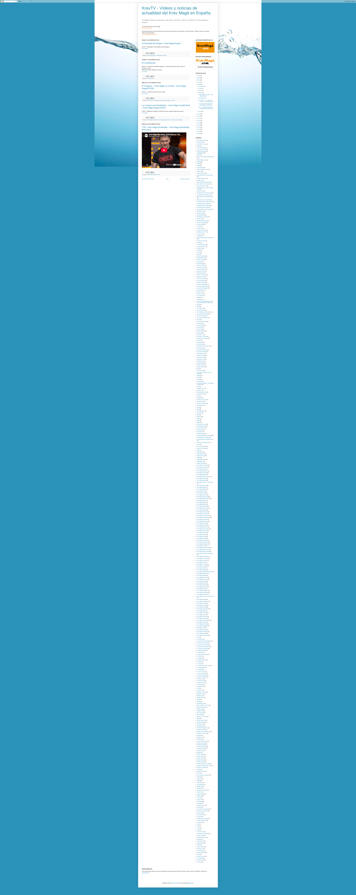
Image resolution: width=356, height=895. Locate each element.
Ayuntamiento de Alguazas (203, 194)
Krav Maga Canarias (202, 513)
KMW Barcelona (153, 174)
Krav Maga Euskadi (202, 525)
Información (200, 430)
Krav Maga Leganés (202, 560)
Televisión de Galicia (202, 811)
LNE (198, 688)
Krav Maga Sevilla (201, 607)
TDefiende (199, 795)
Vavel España (200, 843)
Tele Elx (199, 797)
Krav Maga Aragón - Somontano (205, 482)
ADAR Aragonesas (201, 160)
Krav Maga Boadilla (202, 506)
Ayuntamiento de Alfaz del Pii (204, 193)
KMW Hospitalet (201, 463)
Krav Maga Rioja (201, 599)
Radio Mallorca (201, 760)
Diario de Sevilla (201, 280)
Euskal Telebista (201, 367)
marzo (200, 90)
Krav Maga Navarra (202, 585)
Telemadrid (200, 801)
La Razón (199, 656)
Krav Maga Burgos (151, 55)
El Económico (200, 325)
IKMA (198, 418)
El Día (198, 319)
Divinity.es (199, 299)
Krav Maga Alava (201, 469)
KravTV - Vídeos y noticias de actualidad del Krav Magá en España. (177, 10)
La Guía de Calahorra (202, 648)
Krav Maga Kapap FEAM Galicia (205, 553)
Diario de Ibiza (200, 273)
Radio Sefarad (200, 761)
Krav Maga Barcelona (202, 496)
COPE (198, 242)
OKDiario (199, 739)
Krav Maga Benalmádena (203, 498)
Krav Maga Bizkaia (201, 504)
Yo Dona (199, 862)
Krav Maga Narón (201, 583)
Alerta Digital (200, 167)
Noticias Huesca (201, 729)
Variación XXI (200, 841)
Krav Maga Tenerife (202, 612)
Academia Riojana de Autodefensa (202, 152)
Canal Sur (199, 228)
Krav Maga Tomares (202, 616)
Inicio (167, 179)
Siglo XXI (199, 779)
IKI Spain (199, 413)
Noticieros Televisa (202, 733)
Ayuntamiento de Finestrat (203, 200)
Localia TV (199, 690)
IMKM (198, 422)
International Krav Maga (203, 437)
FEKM (198, 375)
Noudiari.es (200, 737)
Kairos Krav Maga (201, 446)
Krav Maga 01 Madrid (202, 465)
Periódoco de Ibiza (201, 746)
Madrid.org (199, 695)
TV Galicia (199, 822)
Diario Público (200, 290)
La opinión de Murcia (202, 654)
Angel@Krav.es (146, 873)
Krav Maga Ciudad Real (152, 119)
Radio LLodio (200, 758)
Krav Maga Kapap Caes (203, 549)
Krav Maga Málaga (202, 569)
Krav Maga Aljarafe (202, 474)
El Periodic (199, 342)
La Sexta (199, 661)
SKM (198, 780)
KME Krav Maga (201, 455)
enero (200, 111)
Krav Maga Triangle (202, 618)
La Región (199, 658)
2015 (198, 122)
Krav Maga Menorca (202, 577)
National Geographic (202, 728)
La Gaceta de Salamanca (203, 646)
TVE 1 (198, 828)
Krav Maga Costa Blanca (203, 517)
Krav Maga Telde (201, 610)
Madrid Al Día (200, 694)
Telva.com (199, 813)
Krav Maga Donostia (202, 519)
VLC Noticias (200, 850)
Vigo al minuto (200, 847)
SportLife (199, 788)
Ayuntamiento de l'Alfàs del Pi (204, 201)
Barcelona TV (200, 211)
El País (199, 340)
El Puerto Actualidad (202, 349)
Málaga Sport (200, 697)
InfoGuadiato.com (201, 426)
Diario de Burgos (201, 269)
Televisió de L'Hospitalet (203, 809)
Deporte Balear (201, 258)
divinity (199, 297)
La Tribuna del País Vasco (203, 665)
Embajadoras (200, 361)
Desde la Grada (201, 259)
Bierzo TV (199, 218)
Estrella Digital (200, 363)
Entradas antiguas (185, 179)
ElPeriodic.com (201, 359)
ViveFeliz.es (200, 848)
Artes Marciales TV (201, 186)
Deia (198, 254)
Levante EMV (200, 686)
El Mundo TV (200, 334)
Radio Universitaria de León (204, 765)
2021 (198, 82)
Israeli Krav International (203, 442)
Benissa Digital (201, 215)
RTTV (198, 773)
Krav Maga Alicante (202, 472)
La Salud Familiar (201, 660)
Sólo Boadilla (200, 784)
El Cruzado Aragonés (202, 317)
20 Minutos (200, 142)
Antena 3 (199, 171)
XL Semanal (200, 858)
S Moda (199, 777)
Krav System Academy (202, 635)
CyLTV (198, 252)
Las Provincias (200, 680)
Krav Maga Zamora (202, 629)
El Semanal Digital (201, 351)
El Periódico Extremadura (203, 346)
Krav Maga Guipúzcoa (202, 542)
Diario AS (199, 261)
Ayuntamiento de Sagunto (203, 205)
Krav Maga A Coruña (202, 467)
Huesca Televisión (201, 403)
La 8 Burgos (200, 639)
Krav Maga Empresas (202, 521)
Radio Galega (200, 754)
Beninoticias (200, 213)
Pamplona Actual (201, 743)
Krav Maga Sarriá (201, 603)
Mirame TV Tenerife (202, 716)
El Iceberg (199, 329)
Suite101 (199, 792)
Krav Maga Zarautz (202, 633)
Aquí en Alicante (201, 173)
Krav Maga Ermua (201, 523)
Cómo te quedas (201, 240)
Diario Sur (199, 291)
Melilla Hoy (200, 709)
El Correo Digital (201, 315)
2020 (198, 84)
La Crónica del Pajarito (203, 644)
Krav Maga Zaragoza (202, 631)
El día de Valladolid (202, 321)
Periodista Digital (201, 744)
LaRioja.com (200, 678)
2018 (198, 116)
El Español (199, 327)
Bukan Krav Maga (201, 222)
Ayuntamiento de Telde (203, 207)
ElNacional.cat (200, 357)
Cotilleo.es (199, 248)
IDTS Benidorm (201, 411)
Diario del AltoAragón (202, 288)
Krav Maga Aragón (201, 480)
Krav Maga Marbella (202, 573)
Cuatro (198, 250)
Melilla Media (200, 710)
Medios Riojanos (201, 707)
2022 (198, 80)
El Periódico (200, 344)
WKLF (198, 854)
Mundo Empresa (201, 722)
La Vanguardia (200, 667)
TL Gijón (199, 816)
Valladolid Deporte (201, 837)
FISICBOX (199, 381)
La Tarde (199, 663)
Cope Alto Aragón (201, 244)
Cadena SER (200, 224)
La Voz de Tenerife (201, 677)
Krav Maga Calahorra (202, 511)
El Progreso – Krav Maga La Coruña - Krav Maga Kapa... (206, 101)
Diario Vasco (200, 293)
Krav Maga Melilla (201, 575)
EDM (198, 306)
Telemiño (199, 803)
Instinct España (201, 433)
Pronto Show (200, 750)
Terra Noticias (200, 814)
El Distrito (199, 323)
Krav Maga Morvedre (202, 579)
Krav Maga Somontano (203, 609)
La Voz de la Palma (202, 675)
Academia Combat (201, 149)
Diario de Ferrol (201, 271)
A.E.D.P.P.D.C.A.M (201, 144)
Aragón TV (199, 180)
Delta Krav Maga (201, 256)
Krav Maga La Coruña (170, 100)
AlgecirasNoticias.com (202, 169)
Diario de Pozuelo (201, 278)
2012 (198, 129)
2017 (198, 118)
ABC (198, 146)
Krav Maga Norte (201, 588)
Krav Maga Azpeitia (202, 495)
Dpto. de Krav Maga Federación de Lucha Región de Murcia (205, 302)
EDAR (198, 304)
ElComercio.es (200, 353)
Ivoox (198, 444)
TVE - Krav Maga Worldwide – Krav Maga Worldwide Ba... (206, 108)
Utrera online (200, 835)
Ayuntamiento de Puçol (203, 203)
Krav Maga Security (202, 605)
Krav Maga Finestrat (202, 530)
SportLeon (199, 786)
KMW (148, 174)
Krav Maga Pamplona (202, 590)
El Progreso (150, 100)
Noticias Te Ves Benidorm (203, 731)
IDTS (198, 409)
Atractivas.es (200, 191)
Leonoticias (200, 684)
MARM (198, 701)
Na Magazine (200, 726)
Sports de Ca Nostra (202, 790)
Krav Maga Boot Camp (202, 508)
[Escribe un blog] (148, 53)
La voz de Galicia (201, 673)
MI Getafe (199, 714)
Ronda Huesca (201, 771)
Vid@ (198, 845)
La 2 (198, 637)
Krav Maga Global (201, 538)
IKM (198, 414)
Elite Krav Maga (201, 355)
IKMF (198, 420)
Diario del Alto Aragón (202, 286)
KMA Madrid (200, 452)
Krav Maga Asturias (202, 485)
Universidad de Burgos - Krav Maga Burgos (161, 43)
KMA (198, 450)
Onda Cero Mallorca (202, 741)
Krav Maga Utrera (201, 622)
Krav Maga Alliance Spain (203, 476)
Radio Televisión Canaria (203, 763)
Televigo (199, 807)
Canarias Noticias (201, 230)
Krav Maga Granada (202, 540)
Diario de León (201, 276)
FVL (198, 386)
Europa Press (200, 365)
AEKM (198, 162)
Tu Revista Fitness (201, 820)
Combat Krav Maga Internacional (205, 237)
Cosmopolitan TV (201, 246)
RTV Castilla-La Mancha (203, 775)
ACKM (198, 155)
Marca (198, 699)
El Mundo (199, 333)
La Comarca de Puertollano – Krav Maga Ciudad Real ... (205, 104)
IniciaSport (199, 431)
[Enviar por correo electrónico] (146, 53)
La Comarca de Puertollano (176, 119)
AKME (198, 165)
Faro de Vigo (200, 370)
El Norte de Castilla (202, 336)
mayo (200, 88)
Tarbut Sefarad (200, 794)
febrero (200, 92)
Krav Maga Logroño (202, 566)
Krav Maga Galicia (201, 534)
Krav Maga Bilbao (201, 502)
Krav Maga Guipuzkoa (202, 544)
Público (199, 752)
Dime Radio (200, 295)
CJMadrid (199, 235)
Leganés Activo (201, 682)
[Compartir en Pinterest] (153, 53)
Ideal (198, 407)
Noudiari (199, 735)
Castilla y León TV (201, 232)
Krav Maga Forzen (201, 532)
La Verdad (199, 669)
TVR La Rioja (200, 831)
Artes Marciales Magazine (203, 182)
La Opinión (200, 652)
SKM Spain (200, 782)
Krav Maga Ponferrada (202, 592)
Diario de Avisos (201, 267)
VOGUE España (201, 852)
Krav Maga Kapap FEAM (158, 100)
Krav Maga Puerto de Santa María (205, 596)
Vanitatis (199, 839)
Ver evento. (145, 48)
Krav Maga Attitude (201, 489)
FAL (198, 368)
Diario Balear (200, 263)
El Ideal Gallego (201, 331)
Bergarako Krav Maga (202, 217)
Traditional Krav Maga (202, 818)
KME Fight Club (201, 454)
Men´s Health (200, 712)
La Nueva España (201, 650)
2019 (198, 114)
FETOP (199, 379)
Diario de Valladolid (202, 284)
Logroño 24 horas (201, 692)
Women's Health (201, 856)
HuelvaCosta (200, 401)
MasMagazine (200, 703)
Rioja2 (198, 769)
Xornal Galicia (200, 860)
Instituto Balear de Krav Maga (204, 435)
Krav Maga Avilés (201, 493)
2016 (198, 120)
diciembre (201, 86)
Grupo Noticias (201, 394)
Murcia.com (200, 724)
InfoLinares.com (201, 428)
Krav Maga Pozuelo (202, 594)
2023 (198, 78)
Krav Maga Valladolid (202, 626)
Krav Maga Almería (202, 478)
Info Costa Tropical (201, 424)
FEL (198, 377)
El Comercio (200, 308)
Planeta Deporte (201, 748)
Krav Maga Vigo (201, 627)
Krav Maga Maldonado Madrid (204, 571)
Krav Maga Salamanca (203, 601)
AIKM (198, 163)
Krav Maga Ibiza (201, 545)
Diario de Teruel (201, 282)
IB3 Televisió (200, 405)
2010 (198, 133)
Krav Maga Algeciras (202, 470)
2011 (198, 131)
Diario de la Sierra (201, 274)
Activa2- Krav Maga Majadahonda (205, 156)
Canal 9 (199, 226)
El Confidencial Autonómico (204, 312)
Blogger (192, 883)
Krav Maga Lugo (201, 568)
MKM (198, 718)
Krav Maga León (201, 562)
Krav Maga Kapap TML (203, 556)
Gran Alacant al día (202, 392)
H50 (198, 396)
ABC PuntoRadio (201, 148)
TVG (198, 829)
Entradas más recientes (148, 179)
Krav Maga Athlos (201, 487)
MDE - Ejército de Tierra (203, 705)
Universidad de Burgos (161, 55)
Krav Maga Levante (202, 564)
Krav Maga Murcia (201, 581)
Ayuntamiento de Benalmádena (205, 196)
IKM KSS (199, 416)
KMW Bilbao (200, 461)
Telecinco (199, 799)
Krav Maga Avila (201, 491)
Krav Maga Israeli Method (203, 547)
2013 (198, 127)
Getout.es (199, 390)
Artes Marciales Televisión (203, 184)
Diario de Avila (200, 265)
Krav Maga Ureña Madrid (203, 620)
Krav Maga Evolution (202, 527)
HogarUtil (199, 397)
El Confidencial (148, 63)
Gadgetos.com (200, 388)
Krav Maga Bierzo (201, 500)
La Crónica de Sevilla (202, 643)
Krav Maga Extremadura (203, 529)
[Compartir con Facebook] (152, 53)
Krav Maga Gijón (201, 536)
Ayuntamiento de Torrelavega (204, 209)
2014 (198, 125)
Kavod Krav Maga (201, 448)
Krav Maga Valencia (202, 624)
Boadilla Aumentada (202, 220)
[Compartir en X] (150, 53)
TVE (159, 174)
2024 (198, 75)
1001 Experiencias (201, 140)
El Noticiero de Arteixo (202, 338)
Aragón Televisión (201, 178)
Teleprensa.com (201, 805)
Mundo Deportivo (201, 720)
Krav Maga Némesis (202, 587)
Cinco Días (200, 234)
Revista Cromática (201, 767)
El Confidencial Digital (202, 314)
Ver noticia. (145, 71)
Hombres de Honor (202, 399)
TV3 (198, 824)
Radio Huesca (200, 756)
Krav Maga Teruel (201, 614)
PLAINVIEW (175, 883)
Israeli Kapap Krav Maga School (205, 439)
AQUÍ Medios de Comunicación (205, 175)
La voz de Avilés (201, 671)
